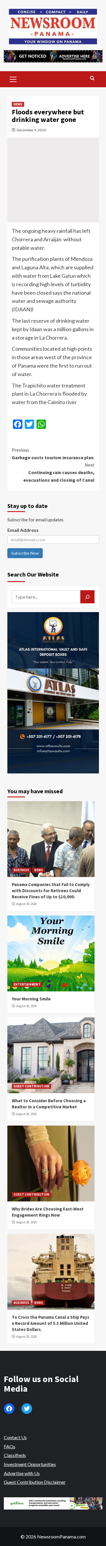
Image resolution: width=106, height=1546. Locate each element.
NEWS (18, 104)
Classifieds (15, 1455)
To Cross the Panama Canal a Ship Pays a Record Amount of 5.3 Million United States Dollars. (50, 1323)
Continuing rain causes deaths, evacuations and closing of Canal (59, 472)
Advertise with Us (22, 1473)
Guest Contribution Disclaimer (35, 1482)
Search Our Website (33, 574)
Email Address (23, 530)
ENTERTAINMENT (27, 984)
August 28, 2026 (26, 1006)
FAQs (9, 1446)
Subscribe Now (25, 553)
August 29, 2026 (26, 904)
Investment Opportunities (30, 1464)
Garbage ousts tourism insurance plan (53, 453)
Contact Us (15, 1437)
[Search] (92, 78)
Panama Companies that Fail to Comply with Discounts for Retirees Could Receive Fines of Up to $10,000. (51, 890)
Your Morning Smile (31, 999)
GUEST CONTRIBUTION (31, 1086)
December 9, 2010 (31, 130)
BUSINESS (21, 870)
